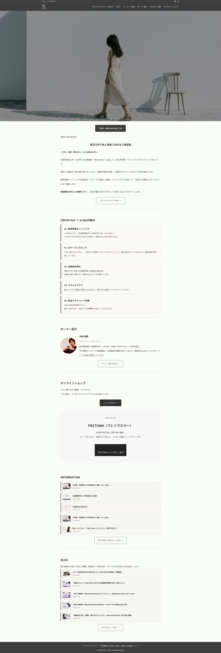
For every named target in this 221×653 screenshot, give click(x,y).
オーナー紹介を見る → (110, 363)
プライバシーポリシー (90, 646)
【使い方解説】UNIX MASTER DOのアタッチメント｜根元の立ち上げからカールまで (104, 593)
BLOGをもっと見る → (110, 627)
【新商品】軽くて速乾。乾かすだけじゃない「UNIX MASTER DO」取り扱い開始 (102, 615)
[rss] (175, 1)
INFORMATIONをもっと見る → (110, 540)
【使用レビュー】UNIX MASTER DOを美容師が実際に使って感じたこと (99, 583)
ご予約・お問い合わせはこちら (110, 128)
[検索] (178, 1)
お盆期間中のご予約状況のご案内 (85, 496)
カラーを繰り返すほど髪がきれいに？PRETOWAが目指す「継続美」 (98, 572)
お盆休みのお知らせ (80, 506)
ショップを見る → (110, 403)
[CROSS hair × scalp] (43, 6)
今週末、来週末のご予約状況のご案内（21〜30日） (91, 485)
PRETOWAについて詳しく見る (110, 452)
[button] (109, 118)
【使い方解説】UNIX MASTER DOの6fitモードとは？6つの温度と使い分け (100, 604)
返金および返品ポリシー (129, 646)
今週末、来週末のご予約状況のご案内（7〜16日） (91, 517)
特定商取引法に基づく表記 (110, 646)
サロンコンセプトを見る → (110, 200)
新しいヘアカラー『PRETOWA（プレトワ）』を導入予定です (95, 528)
